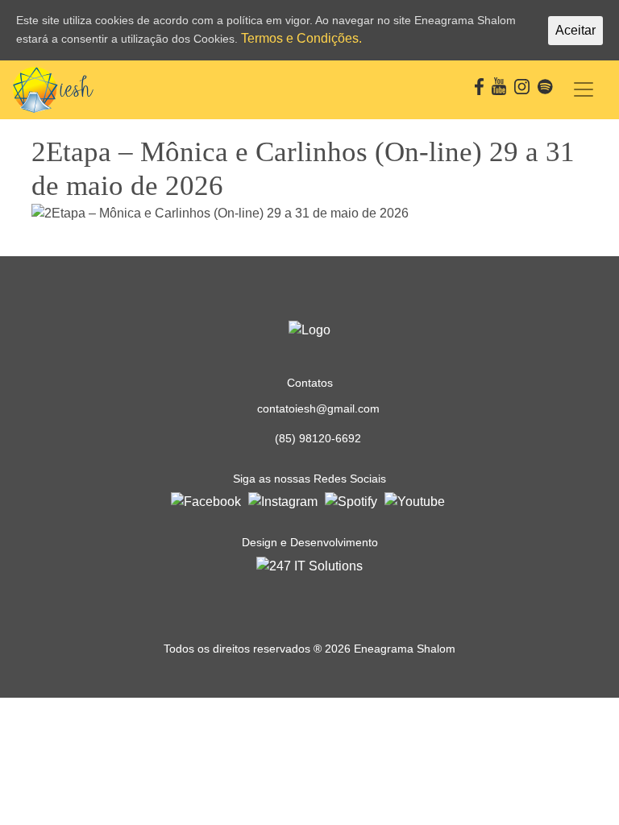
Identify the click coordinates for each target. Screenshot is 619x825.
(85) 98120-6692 (318, 438)
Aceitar (575, 30)
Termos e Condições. (301, 38)
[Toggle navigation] (583, 89)
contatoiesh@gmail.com (318, 408)
